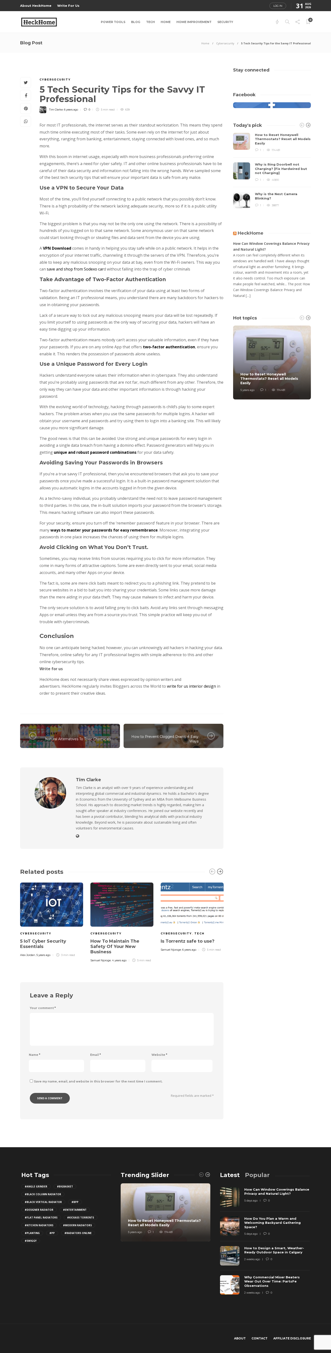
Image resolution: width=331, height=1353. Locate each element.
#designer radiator (39, 1209)
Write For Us (68, 6)
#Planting (32, 1233)
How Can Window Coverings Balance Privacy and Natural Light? (271, 246)
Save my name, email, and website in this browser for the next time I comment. (98, 1081)
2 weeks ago (252, 1259)
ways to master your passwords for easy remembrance (104, 530)
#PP (52, 1233)
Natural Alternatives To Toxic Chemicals (78, 739)
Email (95, 1055)
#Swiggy (31, 1240)
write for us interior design (191, 686)
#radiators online (78, 1233)
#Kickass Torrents (80, 1217)
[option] (51, 919)
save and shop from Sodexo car (75, 269)
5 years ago (43, 955)
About (240, 1338)
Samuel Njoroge (100, 960)
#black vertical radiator (43, 1202)
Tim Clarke (56, 109)
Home (166, 22)
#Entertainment (75, 1209)
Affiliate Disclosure (292, 1338)
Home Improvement (194, 22)
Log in (277, 6)
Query (51, 733)
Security (225, 22)
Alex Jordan (27, 955)
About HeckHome (35, 6)
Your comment (43, 1008)
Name (34, 1055)
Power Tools (113, 22)
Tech (150, 22)
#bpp (75, 1202)
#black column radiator (43, 1194)
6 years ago (71, 109)
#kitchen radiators (39, 1225)
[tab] (230, 1174)
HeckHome (250, 233)
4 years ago (119, 960)
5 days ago (251, 1200)
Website (159, 1055)
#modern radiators (77, 1225)
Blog (135, 22)
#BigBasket (65, 1186)
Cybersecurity (225, 43)
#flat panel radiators (41, 1217)
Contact (260, 1338)
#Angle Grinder (36, 1186)
